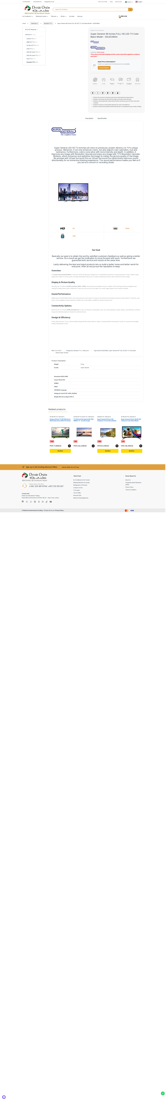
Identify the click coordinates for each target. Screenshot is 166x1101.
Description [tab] (89, 118)
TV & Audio (76, 445)
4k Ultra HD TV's (54, 372)
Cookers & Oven (78, 443)
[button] (85, 29)
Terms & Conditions (130, 445)
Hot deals (71, 16)
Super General (64, 352)
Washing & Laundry (41, 16)
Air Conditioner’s (27, 16)
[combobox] (90, 9)
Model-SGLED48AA (102, 350)
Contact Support (104, 67)
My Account (118, 1)
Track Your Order (102, 1)
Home (24, 23)
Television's (34, 23)
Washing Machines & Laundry (81, 437)
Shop (111, 1)
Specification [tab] (102, 118)
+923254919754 (37, 1)
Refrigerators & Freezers (80, 440)
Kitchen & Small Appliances (80, 453)
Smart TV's (84, 372)
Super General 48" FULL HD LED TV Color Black (122, 350)
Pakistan (129, 2)
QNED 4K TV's (32, 42)
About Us (128, 435)
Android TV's (31, 38)
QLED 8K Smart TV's (33, 52)
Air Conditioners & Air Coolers (81, 435)
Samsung (79, 16)
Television (54, 16)
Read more (93, 401)
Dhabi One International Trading (33, 465)
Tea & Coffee (77, 448)
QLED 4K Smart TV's (34, 55)
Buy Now (60, 406)
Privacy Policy (129, 442)
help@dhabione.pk (49, 1)
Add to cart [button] (69, 401)
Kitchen (63, 16)
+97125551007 (26, 1)
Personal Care (77, 450)
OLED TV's (31, 48)
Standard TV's (48, 23)
